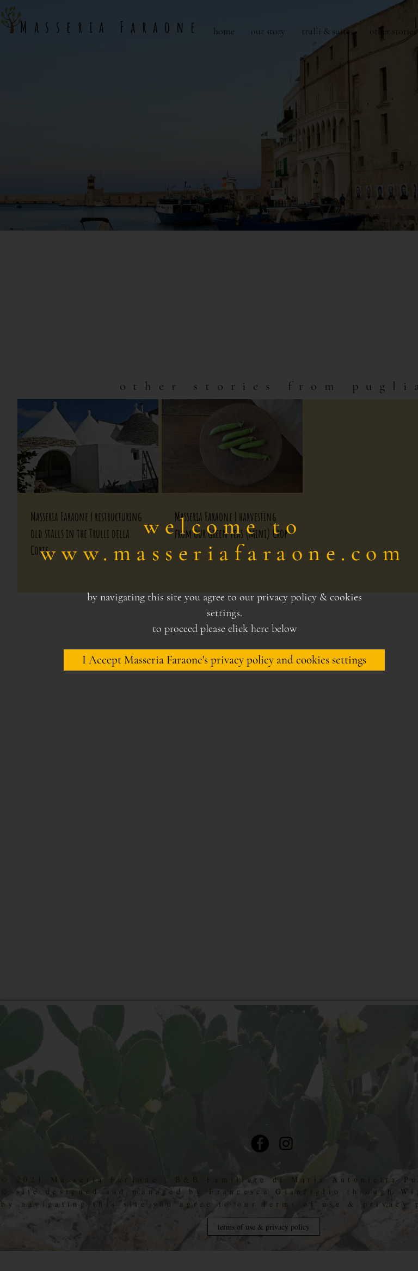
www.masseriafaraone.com (223, 553)
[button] (224, 660)
